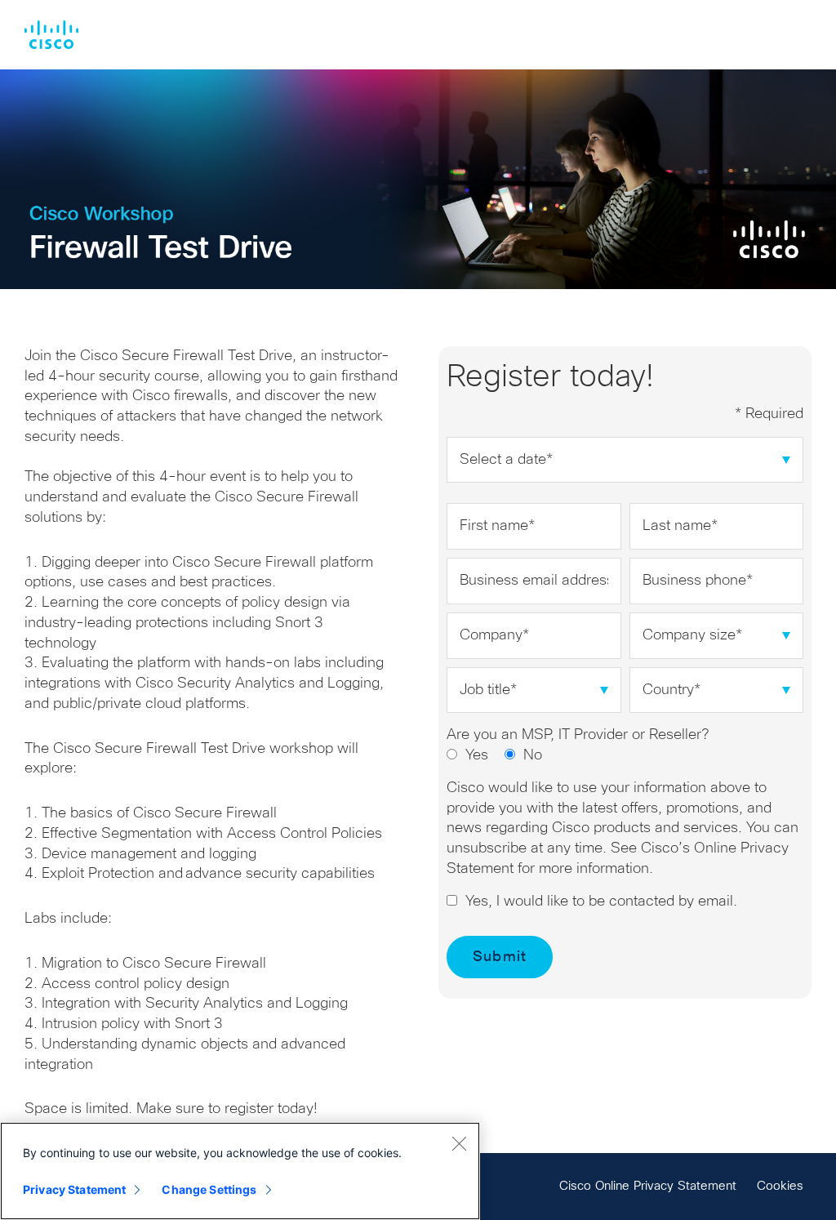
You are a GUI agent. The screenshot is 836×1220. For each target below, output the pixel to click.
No (532, 755)
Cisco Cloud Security (51, 34)
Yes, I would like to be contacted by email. (601, 901)
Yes (476, 755)
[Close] (459, 1143)
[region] (240, 1171)
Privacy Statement (74, 1189)
